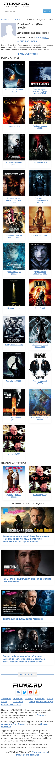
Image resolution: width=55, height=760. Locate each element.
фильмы (29, 699)
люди (4, 702)
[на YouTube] (30, 692)
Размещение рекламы (27, 755)
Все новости (28, 674)
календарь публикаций (41, 702)
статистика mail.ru (11, 705)
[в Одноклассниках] (36, 692)
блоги (50, 699)
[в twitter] (24, 692)
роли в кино (42, 37)
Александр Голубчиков (13, 724)
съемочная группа (27, 41)
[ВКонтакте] (18, 692)
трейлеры (6, 699)
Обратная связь (39, 752)
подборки (18, 702)
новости (18, 699)
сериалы (40, 699)
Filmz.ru (40, 715)
